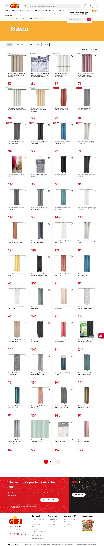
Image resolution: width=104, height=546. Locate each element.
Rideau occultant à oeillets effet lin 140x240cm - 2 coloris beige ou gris (16, 441)
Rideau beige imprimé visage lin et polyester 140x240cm (87, 307)
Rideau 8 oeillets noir (60, 175)
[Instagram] (14, 534)
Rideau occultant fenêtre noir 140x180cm (86, 175)
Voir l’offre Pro (79, 494)
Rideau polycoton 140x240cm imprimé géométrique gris (40, 373)
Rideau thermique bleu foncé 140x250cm (63, 208)
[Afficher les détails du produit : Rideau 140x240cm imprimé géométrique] (17, 362)
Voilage (30, 44)
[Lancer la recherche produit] (25, 6)
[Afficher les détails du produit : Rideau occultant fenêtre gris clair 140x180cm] (40, 197)
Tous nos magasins (69, 524)
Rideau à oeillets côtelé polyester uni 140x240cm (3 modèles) (39, 109)
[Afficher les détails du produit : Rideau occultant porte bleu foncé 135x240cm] (64, 131)
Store (38, 44)
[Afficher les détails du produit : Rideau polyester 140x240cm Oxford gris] (17, 296)
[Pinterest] (21, 534)
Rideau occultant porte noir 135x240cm (39, 142)
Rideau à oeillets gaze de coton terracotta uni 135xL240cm (17, 241)
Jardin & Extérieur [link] (26, 11)
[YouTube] (17, 534)
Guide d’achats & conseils (38, 536)
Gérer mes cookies (69, 544)
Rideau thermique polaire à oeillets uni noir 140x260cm (39, 274)
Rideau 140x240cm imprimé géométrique (16, 373)
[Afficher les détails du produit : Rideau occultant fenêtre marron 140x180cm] (87, 395)
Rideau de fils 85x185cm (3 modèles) (39, 175)
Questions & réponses (38, 519)
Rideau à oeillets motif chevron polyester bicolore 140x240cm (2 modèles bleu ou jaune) (40, 75)
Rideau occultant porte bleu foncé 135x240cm (62, 142)
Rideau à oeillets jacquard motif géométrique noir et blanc (87, 340)
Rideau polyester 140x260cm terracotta (39, 406)
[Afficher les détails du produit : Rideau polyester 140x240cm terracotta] (64, 263)
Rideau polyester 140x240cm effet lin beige (63, 241)
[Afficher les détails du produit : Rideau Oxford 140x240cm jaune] (17, 263)
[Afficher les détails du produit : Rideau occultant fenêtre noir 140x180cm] (87, 164)
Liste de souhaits (36, 524)
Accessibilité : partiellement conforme (86, 544)
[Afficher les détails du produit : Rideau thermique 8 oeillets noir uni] (17, 164)
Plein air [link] (15, 11)
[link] (52, 13)
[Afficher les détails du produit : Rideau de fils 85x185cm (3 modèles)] (40, 164)
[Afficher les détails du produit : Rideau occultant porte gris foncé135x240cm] (17, 131)
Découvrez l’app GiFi (53, 522)
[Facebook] (10, 534)
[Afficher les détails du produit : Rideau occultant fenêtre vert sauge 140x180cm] (40, 429)
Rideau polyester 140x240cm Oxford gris (16, 307)
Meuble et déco (14, 19)
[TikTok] (25, 534)
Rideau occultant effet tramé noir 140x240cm (39, 340)
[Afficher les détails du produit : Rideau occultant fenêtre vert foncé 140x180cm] (17, 395)
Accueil (6, 19)
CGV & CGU (36, 544)
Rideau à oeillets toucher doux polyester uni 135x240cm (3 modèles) (16, 75)
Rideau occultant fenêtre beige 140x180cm (87, 241)
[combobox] (52, 6)
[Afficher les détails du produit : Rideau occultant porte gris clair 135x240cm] (87, 97)
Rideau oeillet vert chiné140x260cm (36, 307)
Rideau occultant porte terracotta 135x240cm (61, 108)
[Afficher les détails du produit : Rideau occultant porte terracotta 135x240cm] (64, 97)
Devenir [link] (8, 15)
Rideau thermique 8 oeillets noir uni (16, 175)
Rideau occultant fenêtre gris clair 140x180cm (39, 208)
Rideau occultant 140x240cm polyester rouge (63, 340)
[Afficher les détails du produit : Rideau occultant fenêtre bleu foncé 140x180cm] (87, 263)
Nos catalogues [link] (93, 11)
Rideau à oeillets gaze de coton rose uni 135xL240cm (87, 440)
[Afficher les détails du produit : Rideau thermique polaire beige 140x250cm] (87, 197)
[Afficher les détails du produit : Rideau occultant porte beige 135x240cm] (87, 131)
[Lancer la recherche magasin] (89, 19)
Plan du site (28, 544)
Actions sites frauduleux (38, 538)
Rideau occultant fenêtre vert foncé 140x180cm (16, 406)
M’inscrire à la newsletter (49, 500)
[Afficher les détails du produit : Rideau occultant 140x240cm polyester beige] (64, 296)
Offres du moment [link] (40, 11)
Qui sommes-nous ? (69, 519)
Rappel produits (36, 529)
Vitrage (46, 44)
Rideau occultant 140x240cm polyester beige (63, 307)
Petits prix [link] (60, 11)
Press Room (67, 527)
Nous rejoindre (68, 522)
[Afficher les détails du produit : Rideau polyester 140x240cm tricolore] (64, 362)
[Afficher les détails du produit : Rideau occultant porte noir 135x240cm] (40, 131)
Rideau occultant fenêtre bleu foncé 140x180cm (86, 274)
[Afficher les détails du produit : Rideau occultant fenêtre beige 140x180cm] (87, 230)
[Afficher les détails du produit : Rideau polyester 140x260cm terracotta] (40, 395)
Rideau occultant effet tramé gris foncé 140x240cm (63, 406)
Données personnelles (57, 544)
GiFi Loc (50, 527)
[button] (84, 6)
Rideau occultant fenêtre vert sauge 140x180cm (39, 440)
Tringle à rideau (19, 44)
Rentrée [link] (7, 11)
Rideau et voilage (34, 19)
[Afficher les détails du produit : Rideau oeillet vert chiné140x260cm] (40, 296)
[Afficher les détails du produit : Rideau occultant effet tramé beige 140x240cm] (17, 329)
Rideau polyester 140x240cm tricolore (63, 373)
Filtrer (92, 49)
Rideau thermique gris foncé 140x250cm (16, 208)
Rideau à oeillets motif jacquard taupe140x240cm (64, 440)
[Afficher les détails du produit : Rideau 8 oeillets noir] (64, 164)
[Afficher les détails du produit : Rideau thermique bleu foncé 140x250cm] (64, 197)
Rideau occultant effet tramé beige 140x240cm (16, 340)
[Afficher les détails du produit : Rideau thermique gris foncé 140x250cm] (17, 197)
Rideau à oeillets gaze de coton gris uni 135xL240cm (40, 241)
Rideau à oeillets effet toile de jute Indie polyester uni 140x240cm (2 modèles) (86, 75)
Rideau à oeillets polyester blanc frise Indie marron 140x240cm (62, 75)
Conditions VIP (52, 524)
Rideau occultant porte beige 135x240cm (86, 142)
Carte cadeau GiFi (52, 519)
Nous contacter (36, 522)
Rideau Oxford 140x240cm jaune (16, 274)
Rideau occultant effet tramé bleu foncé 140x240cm (86, 373)
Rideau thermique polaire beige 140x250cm (87, 208)
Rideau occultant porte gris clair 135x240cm (85, 108)
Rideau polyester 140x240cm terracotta (63, 274)
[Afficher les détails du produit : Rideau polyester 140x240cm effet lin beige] (64, 230)
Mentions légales (45, 544)
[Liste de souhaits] (25, 56)
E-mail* (11, 498)
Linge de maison (24, 19)
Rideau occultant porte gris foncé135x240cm (16, 142)
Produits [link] (52, 11)
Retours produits (36, 527)
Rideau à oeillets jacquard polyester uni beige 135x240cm (17, 108)
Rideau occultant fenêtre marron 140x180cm (85, 406)
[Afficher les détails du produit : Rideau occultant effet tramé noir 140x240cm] (40, 329)
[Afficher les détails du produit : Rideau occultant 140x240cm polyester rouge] (64, 329)
